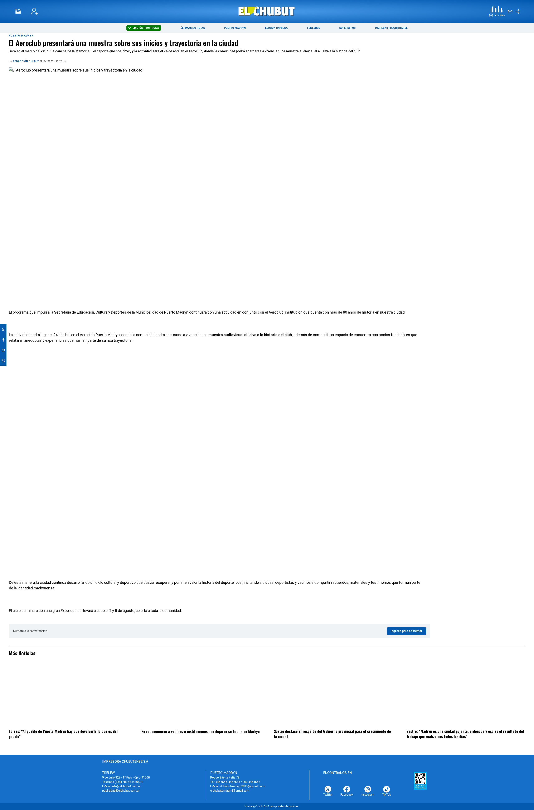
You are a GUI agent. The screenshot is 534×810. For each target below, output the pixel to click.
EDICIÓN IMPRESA (276, 27)
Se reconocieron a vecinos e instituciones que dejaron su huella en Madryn (200, 731)
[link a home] (267, 11)
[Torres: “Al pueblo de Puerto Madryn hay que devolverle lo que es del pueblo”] (68, 695)
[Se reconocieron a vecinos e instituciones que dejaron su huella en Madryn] (200, 695)
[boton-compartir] (517, 11)
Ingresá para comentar (406, 631)
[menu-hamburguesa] (18, 11)
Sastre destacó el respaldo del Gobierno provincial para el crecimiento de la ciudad (332, 733)
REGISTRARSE (399, 27)
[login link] (34, 11)
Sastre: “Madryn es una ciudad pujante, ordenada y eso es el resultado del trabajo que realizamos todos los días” (465, 733)
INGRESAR (381, 27)
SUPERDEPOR (347, 27)
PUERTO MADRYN (235, 27)
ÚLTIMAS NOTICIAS (192, 27)
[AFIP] (420, 781)
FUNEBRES (313, 27)
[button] (497, 11)
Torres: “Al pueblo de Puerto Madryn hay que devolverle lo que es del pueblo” (63, 733)
